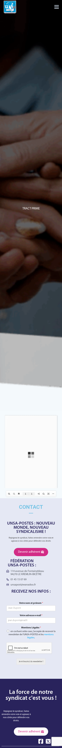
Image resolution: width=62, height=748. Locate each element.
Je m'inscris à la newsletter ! (31, 661)
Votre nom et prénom (31, 603)
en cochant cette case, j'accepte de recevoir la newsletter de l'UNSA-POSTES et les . (32, 634)
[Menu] (56, 7)
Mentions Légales (31, 628)
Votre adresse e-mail (31, 615)
